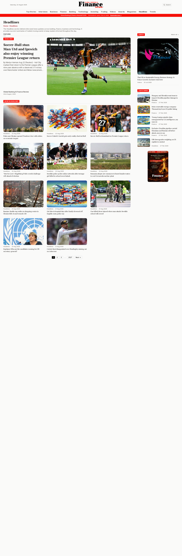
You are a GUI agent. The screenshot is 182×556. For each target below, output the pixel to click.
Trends (153, 12)
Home (5, 26)
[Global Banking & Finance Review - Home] (91, 5)
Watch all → (175, 34)
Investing (94, 12)
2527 (70, 257)
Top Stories (31, 12)
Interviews (43, 12)
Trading (104, 12)
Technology (83, 12)
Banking (72, 12)
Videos (113, 12)
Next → (78, 257)
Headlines (143, 12)
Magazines (131, 12)
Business (54, 12)
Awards (121, 12)
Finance (63, 12)
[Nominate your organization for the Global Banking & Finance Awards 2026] (158, 166)
